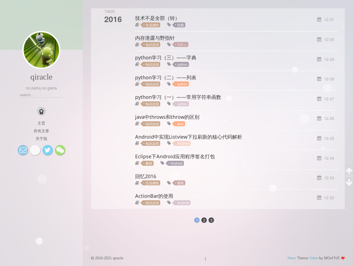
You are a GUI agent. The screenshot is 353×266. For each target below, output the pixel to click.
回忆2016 (145, 176)
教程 (149, 163)
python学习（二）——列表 (165, 77)
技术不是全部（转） (157, 18)
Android (183, 143)
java (180, 123)
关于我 (41, 138)
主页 (41, 123)
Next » (228, 220)
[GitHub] (35, 150)
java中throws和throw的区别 (167, 117)
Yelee (313, 258)
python (182, 64)
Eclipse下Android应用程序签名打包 (175, 156)
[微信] (60, 150)
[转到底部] (349, 182)
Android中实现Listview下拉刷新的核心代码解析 (188, 136)
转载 (180, 24)
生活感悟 (152, 24)
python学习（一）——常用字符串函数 (178, 97)
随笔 (180, 182)
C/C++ (182, 44)
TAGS (110, 11)
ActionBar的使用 (154, 196)
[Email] (23, 150)
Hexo (292, 258)
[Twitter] (47, 150)
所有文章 (41, 130)
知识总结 (152, 44)
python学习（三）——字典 (165, 57)
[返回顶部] (349, 170)
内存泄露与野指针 (155, 38)
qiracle (41, 76)
